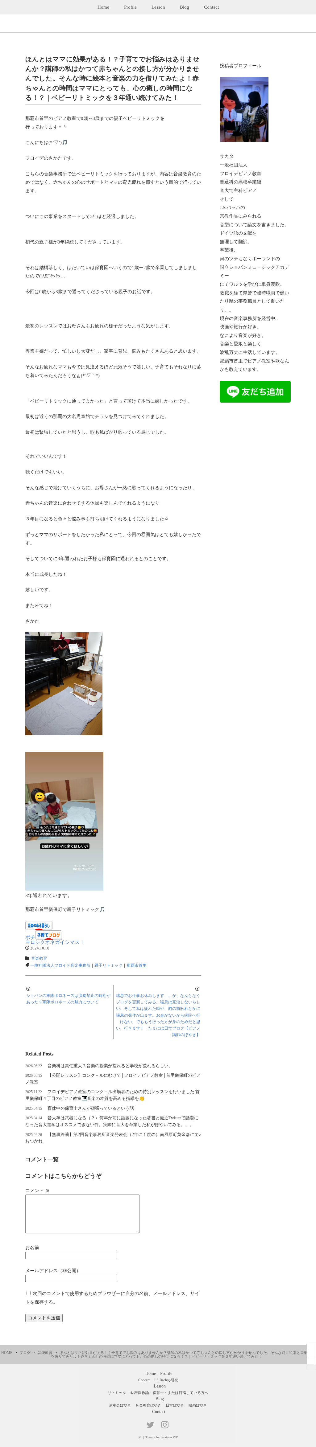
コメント (37, 1190)
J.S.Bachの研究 (166, 1380)
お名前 (32, 1247)
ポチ (30, 937)
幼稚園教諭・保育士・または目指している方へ (169, 1393)
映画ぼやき (198, 1405)
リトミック (117, 1393)
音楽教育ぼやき (148, 1405)
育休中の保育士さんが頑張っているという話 (91, 1108)
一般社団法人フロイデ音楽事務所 (60, 965)
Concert (144, 1380)
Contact (211, 7)
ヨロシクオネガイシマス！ (55, 942)
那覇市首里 (137, 965)
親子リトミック (108, 965)
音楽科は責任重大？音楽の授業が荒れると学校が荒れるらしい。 (110, 1065)
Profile (130, 7)
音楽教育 (39, 958)
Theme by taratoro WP (161, 1437)
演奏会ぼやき (120, 1405)
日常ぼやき (175, 1405)
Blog (184, 7)
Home (103, 7)
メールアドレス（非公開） (53, 1270)
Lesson (158, 7)
